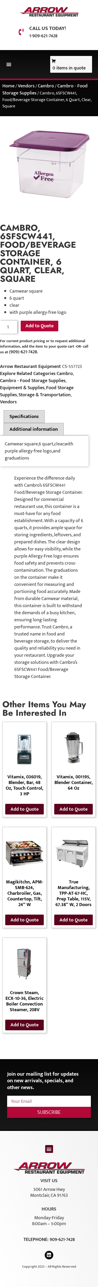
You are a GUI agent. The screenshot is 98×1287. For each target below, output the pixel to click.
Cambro (46, 86)
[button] (9, 64)
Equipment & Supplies (22, 388)
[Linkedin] (49, 1255)
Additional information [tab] (34, 429)
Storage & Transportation (45, 395)
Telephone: (37, 1240)
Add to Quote (39, 326)
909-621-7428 (62, 1240)
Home (8, 86)
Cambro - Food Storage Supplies (32, 381)
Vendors (26, 86)
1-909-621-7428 (43, 36)
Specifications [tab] (24, 417)
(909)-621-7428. (23, 352)
